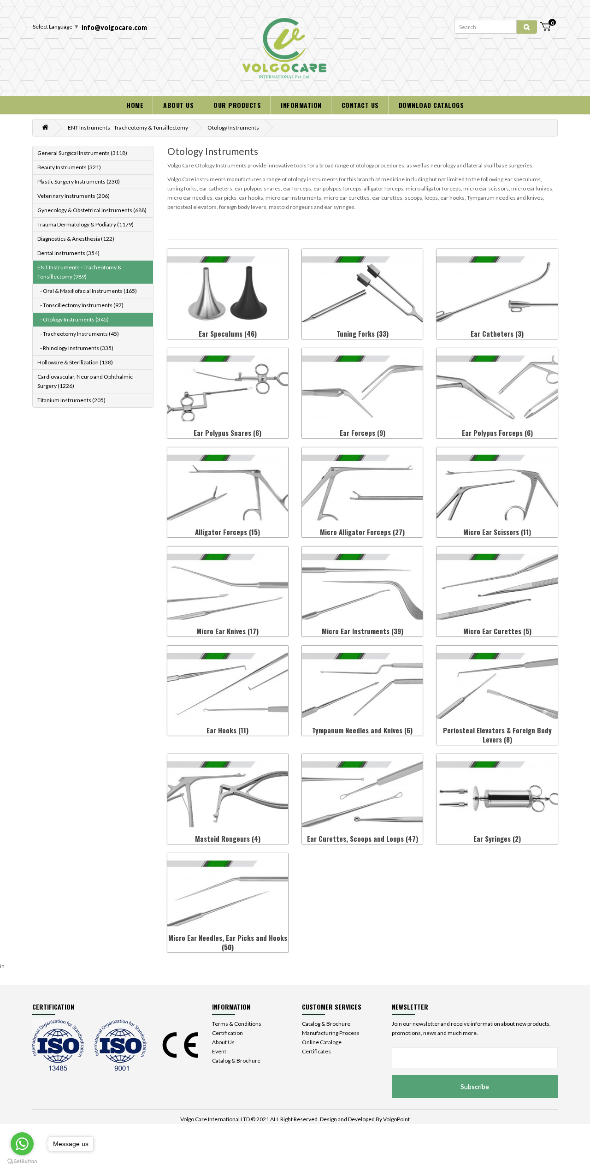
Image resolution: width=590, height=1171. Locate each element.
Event (219, 1051)
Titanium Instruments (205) (71, 400)
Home (134, 105)
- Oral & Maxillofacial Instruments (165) (87, 290)
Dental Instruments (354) (68, 253)
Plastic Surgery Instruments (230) (78, 181)
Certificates (316, 1051)
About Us (223, 1042)
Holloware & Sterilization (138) (75, 362)
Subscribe (474, 1086)
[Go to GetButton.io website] (22, 1162)
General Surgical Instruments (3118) (82, 152)
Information (301, 105)
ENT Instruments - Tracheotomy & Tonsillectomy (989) (79, 272)
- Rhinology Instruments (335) (75, 348)
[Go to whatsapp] (22, 1143)
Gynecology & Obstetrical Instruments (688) (92, 210)
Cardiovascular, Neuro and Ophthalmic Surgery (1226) (85, 381)
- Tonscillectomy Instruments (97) (80, 305)
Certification (227, 1032)
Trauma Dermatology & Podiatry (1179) (85, 224)
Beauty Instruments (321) (69, 167)
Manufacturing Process (331, 1032)
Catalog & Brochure (236, 1060)
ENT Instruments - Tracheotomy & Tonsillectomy (128, 127)
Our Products (237, 105)
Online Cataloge (322, 1042)
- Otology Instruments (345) (73, 319)
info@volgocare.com (114, 27)
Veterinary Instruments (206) (73, 195)
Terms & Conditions (236, 1023)
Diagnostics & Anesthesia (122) (75, 238)
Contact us (360, 105)
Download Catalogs (431, 105)
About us (178, 105)
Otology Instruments (233, 127)
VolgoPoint (396, 1119)
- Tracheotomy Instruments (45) (78, 333)
